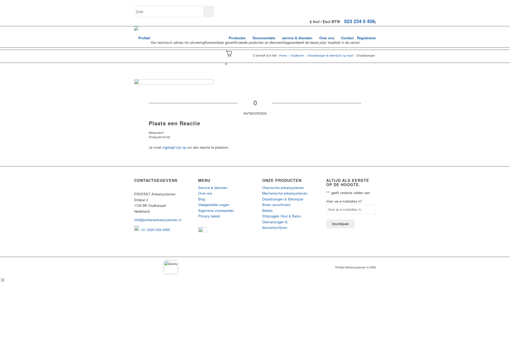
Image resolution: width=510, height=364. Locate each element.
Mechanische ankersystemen (284, 193)
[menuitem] (237, 38)
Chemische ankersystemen (283, 187)
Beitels (267, 210)
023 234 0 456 (359, 21)
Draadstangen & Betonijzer (282, 199)
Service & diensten (212, 187)
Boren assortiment (276, 204)
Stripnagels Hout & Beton (281, 216)
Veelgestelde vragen (213, 204)
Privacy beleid (209, 216)
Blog (201, 199)
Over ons (205, 193)
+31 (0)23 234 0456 (154, 229)
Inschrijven (340, 224)
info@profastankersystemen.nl (157, 219)
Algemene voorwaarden (216, 210)
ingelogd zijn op (174, 147)
